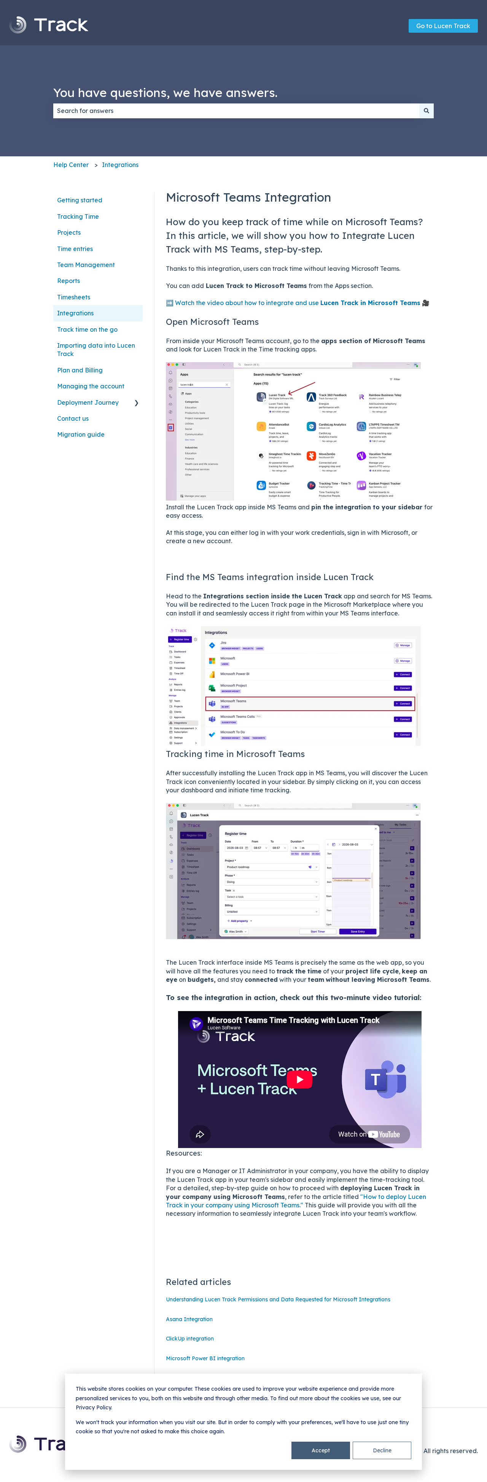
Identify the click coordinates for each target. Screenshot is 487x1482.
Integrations (120, 165)
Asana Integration (189, 1319)
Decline (382, 1450)
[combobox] (236, 110)
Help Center (71, 165)
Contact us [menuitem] (73, 418)
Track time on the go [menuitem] (87, 329)
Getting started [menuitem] (79, 200)
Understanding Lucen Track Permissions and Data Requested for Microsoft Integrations (278, 1299)
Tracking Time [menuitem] (78, 216)
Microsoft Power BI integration (205, 1358)
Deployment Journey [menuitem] (88, 402)
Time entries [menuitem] (75, 249)
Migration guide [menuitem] (81, 434)
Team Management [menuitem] (86, 265)
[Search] (426, 110)
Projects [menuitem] (69, 232)
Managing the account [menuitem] (90, 386)
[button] (137, 403)
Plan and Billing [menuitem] (80, 370)
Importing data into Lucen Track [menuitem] (96, 350)
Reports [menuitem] (68, 281)
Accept (321, 1450)
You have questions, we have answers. (165, 92)
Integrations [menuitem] (75, 313)
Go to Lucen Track (443, 26)
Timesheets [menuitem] (73, 297)
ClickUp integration (190, 1338)
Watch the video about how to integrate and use (297, 303)
